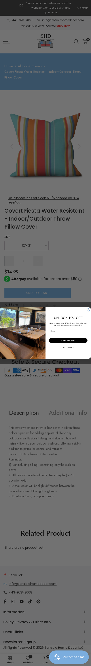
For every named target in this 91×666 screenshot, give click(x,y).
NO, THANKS (68, 347)
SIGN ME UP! (68, 340)
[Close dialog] (88, 309)
